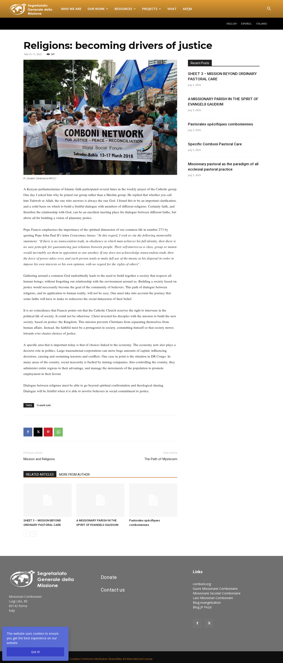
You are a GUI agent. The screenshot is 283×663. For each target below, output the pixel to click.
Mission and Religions (39, 459)
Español (246, 23)
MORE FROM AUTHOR (74, 474)
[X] (38, 432)
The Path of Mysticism (160, 459)
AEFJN (187, 9)
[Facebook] (27, 432)
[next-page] (33, 533)
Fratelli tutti (44, 405)
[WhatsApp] (58, 432)
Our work (96, 9)
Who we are (71, 9)
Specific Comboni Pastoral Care (215, 144)
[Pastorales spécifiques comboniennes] (153, 500)
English (232, 23)
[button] (269, 9)
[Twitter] (209, 623)
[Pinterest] (48, 432)
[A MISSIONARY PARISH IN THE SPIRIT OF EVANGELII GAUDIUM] (100, 500)
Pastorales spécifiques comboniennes (220, 124)
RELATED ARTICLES (40, 474)
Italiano (261, 23)
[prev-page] (26, 533)
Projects (149, 9)
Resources (123, 9)
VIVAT (172, 9)
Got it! (35, 652)
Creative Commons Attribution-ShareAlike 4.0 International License (111, 659)
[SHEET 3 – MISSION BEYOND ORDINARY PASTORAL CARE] (47, 500)
